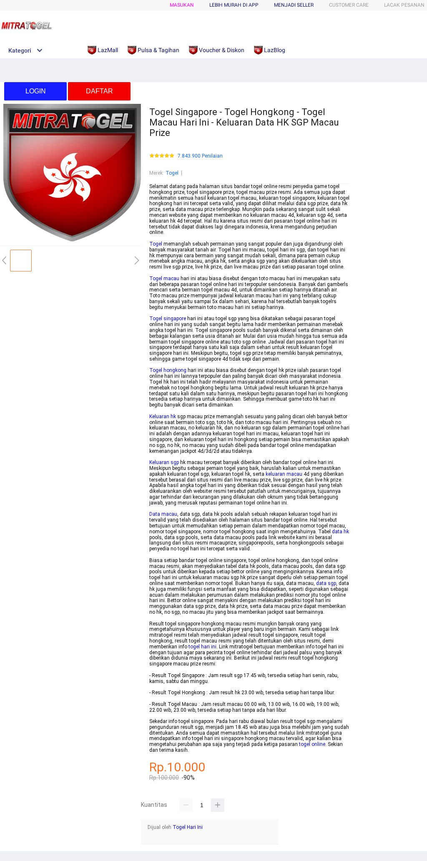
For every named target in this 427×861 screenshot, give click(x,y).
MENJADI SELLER (294, 5)
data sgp (326, 583)
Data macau (163, 514)
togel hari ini (202, 647)
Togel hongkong (167, 370)
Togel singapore (167, 318)
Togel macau (164, 278)
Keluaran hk (162, 416)
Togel (172, 173)
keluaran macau (284, 474)
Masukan (182, 5)
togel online (312, 744)
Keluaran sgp (164, 462)
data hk (340, 532)
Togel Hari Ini (188, 827)
